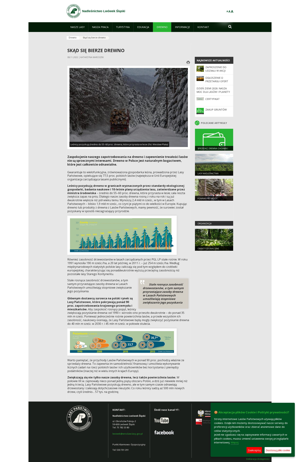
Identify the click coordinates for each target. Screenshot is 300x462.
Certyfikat (212, 99)
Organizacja (205, 223)
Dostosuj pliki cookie (278, 450)
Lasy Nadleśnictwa (208, 173)
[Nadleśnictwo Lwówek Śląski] (74, 11)
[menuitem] (77, 27)
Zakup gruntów (216, 109)
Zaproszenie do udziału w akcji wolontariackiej (216, 71)
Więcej (235, 442)
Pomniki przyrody (207, 198)
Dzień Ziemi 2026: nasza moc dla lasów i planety (213, 90)
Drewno (73, 37)
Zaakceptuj (254, 450)
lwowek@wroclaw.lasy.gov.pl (127, 433)
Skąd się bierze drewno (94, 37)
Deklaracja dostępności (257, 459)
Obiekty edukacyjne (208, 248)
